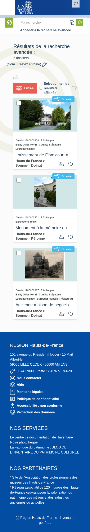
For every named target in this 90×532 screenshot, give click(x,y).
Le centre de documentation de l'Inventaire (41, 437)
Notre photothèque (24, 442)
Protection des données (36, 412)
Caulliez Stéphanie (50, 144)
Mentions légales (30, 392)
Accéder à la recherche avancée (45, 30)
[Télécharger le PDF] (61, 164)
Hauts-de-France (29, 161)
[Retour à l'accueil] (7, 7)
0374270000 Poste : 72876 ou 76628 (44, 371)
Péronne (38, 238)
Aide (20, 384)
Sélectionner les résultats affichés (56, 88)
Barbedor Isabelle (26, 221)
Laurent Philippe (25, 148)
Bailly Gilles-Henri (26, 144)
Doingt (36, 165)
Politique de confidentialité (38, 399)
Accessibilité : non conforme (39, 405)
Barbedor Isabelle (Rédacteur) (55, 298)
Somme (21, 165)
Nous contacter (29, 378)
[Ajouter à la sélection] (71, 164)
